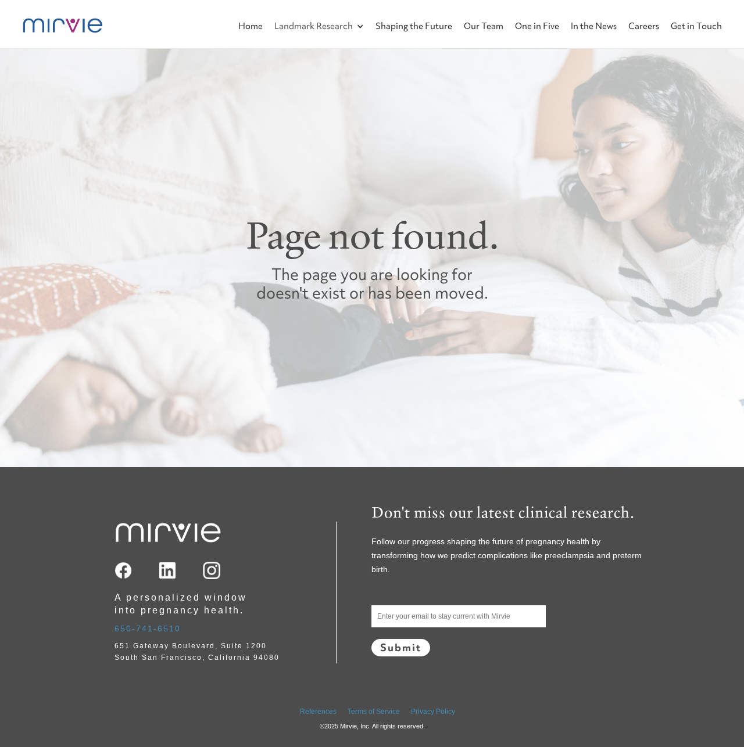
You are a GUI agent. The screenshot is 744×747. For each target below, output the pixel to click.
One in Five (537, 26)
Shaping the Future (413, 26)
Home (250, 26)
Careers (643, 26)
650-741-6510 (148, 628)
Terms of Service (374, 712)
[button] (313, 16)
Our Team (483, 26)
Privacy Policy (433, 712)
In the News (594, 26)
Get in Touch (696, 26)
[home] (35, 24)
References (318, 712)
